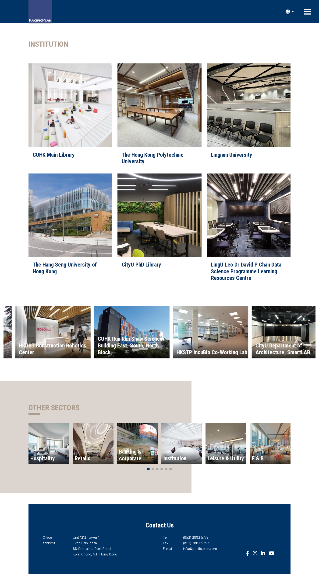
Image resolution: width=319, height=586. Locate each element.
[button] (290, 11)
